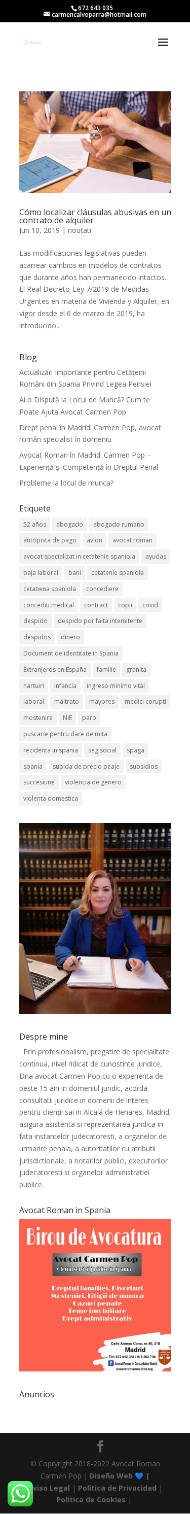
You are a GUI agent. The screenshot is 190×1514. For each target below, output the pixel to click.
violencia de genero (93, 782)
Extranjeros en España (55, 669)
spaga (135, 750)
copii (125, 605)
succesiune (39, 782)
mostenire (38, 717)
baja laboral (40, 572)
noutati (79, 230)
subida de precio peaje (86, 766)
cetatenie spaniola (117, 572)
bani (74, 572)
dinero (70, 637)
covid (150, 605)
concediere (102, 588)
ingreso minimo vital (116, 685)
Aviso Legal (49, 1488)
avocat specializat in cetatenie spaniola (79, 556)
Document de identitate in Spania (71, 653)
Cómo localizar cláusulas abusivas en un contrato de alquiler (95, 216)
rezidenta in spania (50, 750)
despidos (37, 637)
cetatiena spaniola (49, 588)
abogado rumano (118, 524)
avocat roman (132, 540)
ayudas (155, 556)
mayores (102, 701)
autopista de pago (50, 540)
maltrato (66, 701)
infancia (65, 685)
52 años (34, 524)
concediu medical (48, 605)
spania (33, 766)
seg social (102, 750)
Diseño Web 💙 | (119, 1476)
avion (94, 540)
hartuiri (33, 685)
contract (96, 605)
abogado (69, 524)
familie (106, 669)
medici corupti (145, 701)
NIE (67, 717)
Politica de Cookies (91, 1499)
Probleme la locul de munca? (66, 483)
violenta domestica (50, 798)
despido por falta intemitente (100, 620)
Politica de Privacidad (117, 1488)
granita (136, 669)
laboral (33, 701)
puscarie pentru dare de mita (65, 734)
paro (89, 717)
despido (35, 620)
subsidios (144, 766)
